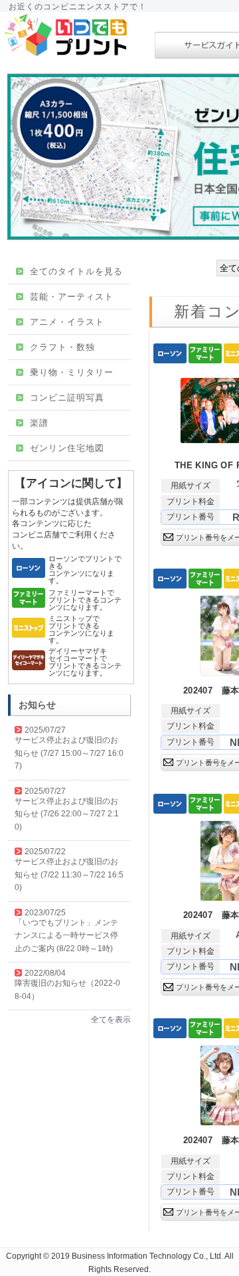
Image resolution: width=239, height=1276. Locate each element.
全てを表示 (111, 1019)
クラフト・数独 (56, 347)
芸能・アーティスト (66, 297)
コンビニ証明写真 (61, 398)
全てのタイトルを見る (70, 271)
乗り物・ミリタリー (66, 372)
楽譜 (33, 423)
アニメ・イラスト (61, 322)
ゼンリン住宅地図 (61, 448)
